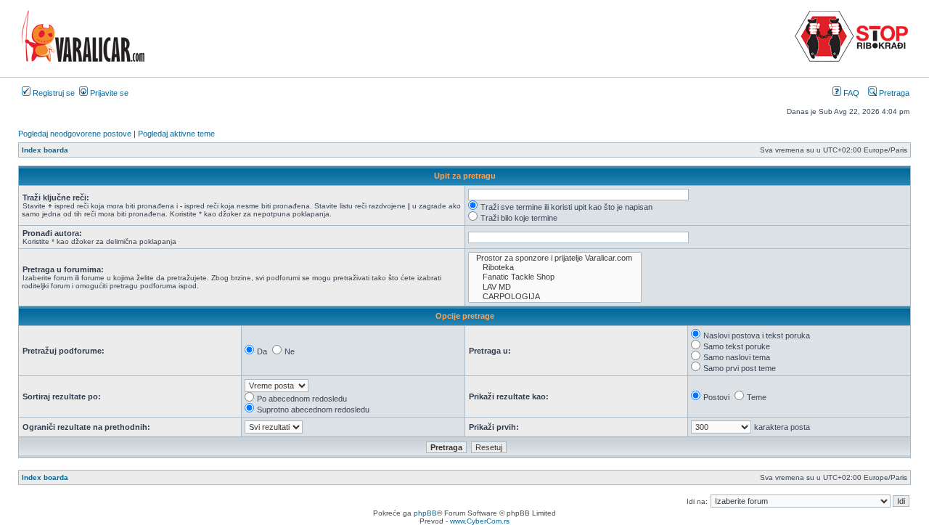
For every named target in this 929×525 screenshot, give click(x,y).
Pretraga (893, 93)
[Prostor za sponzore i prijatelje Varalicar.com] (555, 258)
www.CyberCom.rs (479, 521)
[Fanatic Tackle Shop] (555, 277)
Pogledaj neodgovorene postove (74, 133)
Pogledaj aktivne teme (176, 133)
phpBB (425, 513)
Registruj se (52, 93)
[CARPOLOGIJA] (555, 296)
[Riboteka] (555, 267)
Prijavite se (108, 93)
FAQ (850, 93)
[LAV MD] (555, 287)
